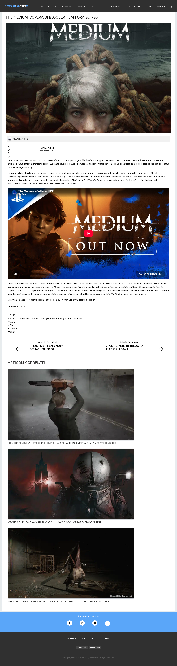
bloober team (14, 318)
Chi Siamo (71, 639)
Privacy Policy (82, 647)
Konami (53, 318)
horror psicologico (41, 318)
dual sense (26, 318)
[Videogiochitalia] (16, 5)
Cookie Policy (95, 647)
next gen (62, 318)
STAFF (82, 639)
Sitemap (106, 639)
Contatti (93, 639)
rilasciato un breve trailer (92, 163)
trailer (79, 318)
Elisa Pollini (48, 148)
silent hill (71, 318)
